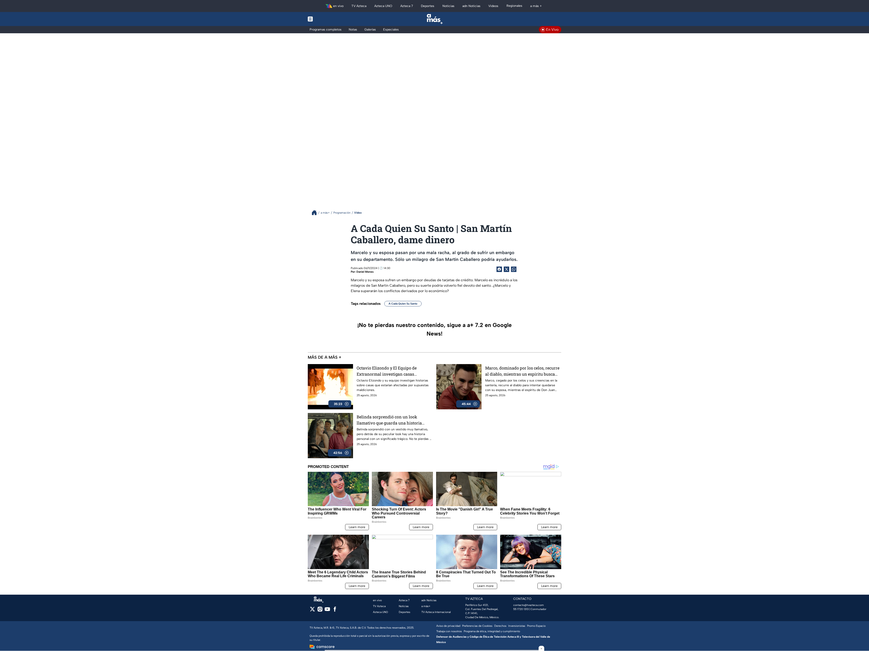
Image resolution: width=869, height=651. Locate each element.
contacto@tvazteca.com (528, 605)
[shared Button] (513, 269)
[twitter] (312, 610)
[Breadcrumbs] (316, 212)
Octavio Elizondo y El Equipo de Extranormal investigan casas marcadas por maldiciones (387, 371)
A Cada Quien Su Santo (403, 303)
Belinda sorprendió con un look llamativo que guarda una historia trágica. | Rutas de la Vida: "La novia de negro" (393, 420)
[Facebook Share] (499, 269)
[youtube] (327, 610)
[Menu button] (326, 19)
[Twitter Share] (506, 269)
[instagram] (320, 610)
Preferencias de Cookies (477, 625)
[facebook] (335, 610)
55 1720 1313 (521, 609)
